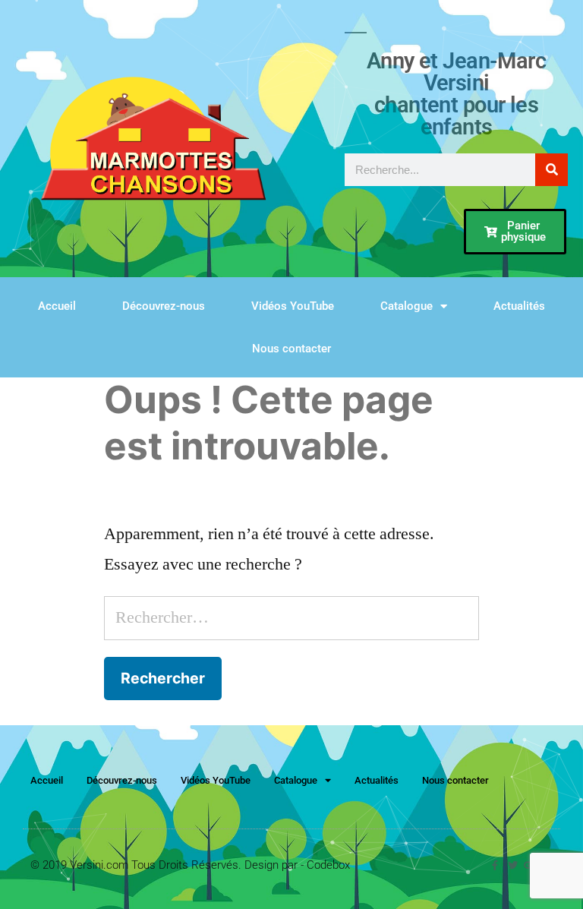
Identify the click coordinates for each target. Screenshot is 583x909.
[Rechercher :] (291, 617)
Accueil (57, 306)
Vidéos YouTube (292, 306)
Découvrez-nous (163, 306)
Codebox (328, 865)
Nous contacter (291, 348)
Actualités (519, 306)
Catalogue (406, 306)
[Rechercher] (551, 169)
